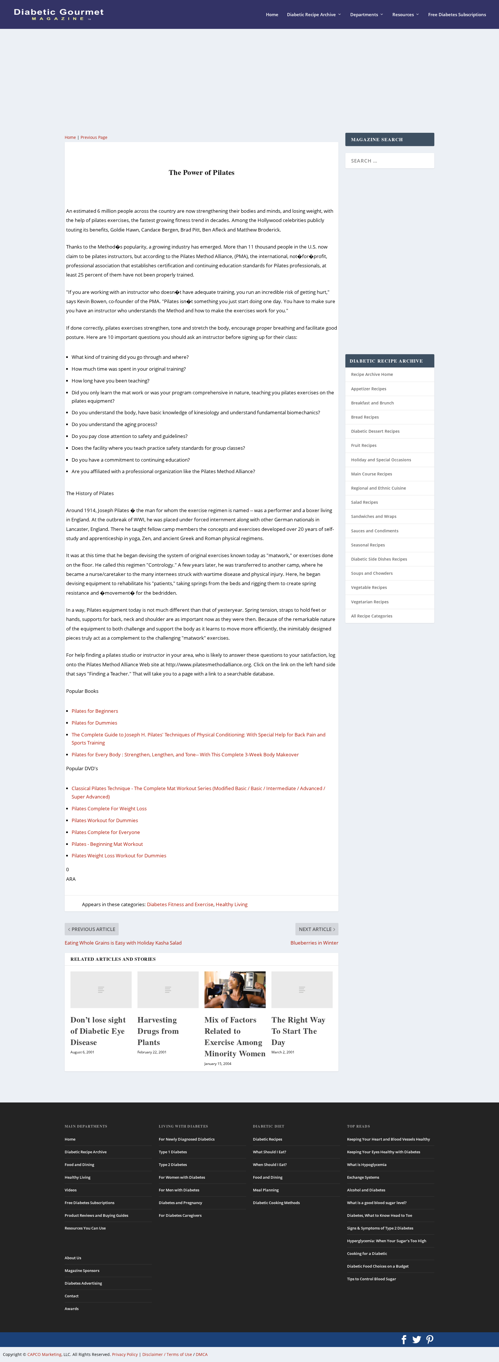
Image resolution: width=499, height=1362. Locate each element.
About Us (73, 1257)
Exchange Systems (363, 1177)
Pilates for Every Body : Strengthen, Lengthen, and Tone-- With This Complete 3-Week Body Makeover (185, 754)
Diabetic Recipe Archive (311, 14)
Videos (71, 1190)
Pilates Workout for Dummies (105, 820)
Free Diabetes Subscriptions (457, 14)
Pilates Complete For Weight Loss (109, 808)
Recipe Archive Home (372, 374)
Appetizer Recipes (368, 388)
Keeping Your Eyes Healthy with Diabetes (383, 1151)
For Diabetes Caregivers (180, 1215)
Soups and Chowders (372, 573)
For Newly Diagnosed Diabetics (187, 1139)
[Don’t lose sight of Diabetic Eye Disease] (101, 989)
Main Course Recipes (371, 474)
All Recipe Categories (371, 616)
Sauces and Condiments (375, 530)
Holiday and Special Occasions (381, 459)
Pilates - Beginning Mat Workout (107, 844)
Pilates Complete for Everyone (106, 832)
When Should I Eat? (270, 1164)
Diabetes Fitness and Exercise (180, 904)
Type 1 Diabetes (173, 1151)
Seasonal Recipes (368, 545)
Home (272, 14)
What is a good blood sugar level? (377, 1202)
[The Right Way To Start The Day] (302, 989)
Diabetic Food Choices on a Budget (378, 1266)
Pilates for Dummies (94, 722)
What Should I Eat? (269, 1151)
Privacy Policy (125, 1354)
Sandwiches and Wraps (373, 516)
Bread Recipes (365, 417)
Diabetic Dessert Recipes (375, 431)
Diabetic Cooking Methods (276, 1202)
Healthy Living (231, 904)
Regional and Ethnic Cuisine (378, 488)
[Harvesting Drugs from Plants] (168, 989)
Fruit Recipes (364, 445)
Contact (72, 1295)
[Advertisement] (238, 80)
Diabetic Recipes (267, 1139)
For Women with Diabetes (182, 1177)
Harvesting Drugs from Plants (158, 1031)
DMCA (202, 1354)
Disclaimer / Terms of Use (167, 1354)
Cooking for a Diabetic (367, 1253)
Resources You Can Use (85, 1228)
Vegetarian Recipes (370, 601)
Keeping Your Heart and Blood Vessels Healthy (388, 1139)
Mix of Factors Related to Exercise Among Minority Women (235, 1036)
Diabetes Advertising (83, 1283)
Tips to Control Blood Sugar (371, 1278)
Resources (403, 14)
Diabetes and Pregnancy (180, 1202)
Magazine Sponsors (82, 1270)
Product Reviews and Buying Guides (96, 1215)
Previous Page (94, 137)
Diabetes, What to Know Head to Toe (379, 1215)
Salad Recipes (364, 502)
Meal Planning (266, 1190)
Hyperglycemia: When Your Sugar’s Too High (386, 1240)
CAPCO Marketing (44, 1354)
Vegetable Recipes (369, 587)
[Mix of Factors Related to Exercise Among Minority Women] (235, 989)
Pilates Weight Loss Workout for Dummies (119, 855)
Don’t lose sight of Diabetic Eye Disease (98, 1031)
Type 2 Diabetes (173, 1164)
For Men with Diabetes (179, 1190)
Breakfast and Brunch (372, 403)
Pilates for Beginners (95, 711)
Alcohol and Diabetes (366, 1190)
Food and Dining (79, 1164)
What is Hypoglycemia (367, 1164)
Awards (72, 1308)
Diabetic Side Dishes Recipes (379, 559)
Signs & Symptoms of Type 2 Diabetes (380, 1228)
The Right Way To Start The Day (298, 1031)
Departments (364, 14)
